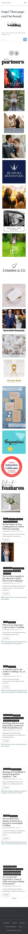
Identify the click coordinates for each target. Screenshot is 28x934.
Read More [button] (6, 540)
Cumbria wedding (8, 568)
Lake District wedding (18, 568)
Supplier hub (22, 922)
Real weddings (17, 571)
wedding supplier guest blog (10, 521)
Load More (14, 898)
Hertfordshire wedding (9, 869)
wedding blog (19, 519)
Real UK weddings (8, 571)
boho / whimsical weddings (10, 866)
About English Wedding (10, 926)
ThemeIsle (19, 930)
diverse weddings (8, 715)
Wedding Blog (6, 922)
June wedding (19, 869)
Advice (5, 622)
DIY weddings (17, 715)
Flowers (5, 518)
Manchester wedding (8, 718)
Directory (14, 922)
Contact (21, 926)
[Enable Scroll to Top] (25, 931)
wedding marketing (16, 769)
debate (5, 666)
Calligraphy (6, 815)
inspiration (11, 519)
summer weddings (8, 874)
